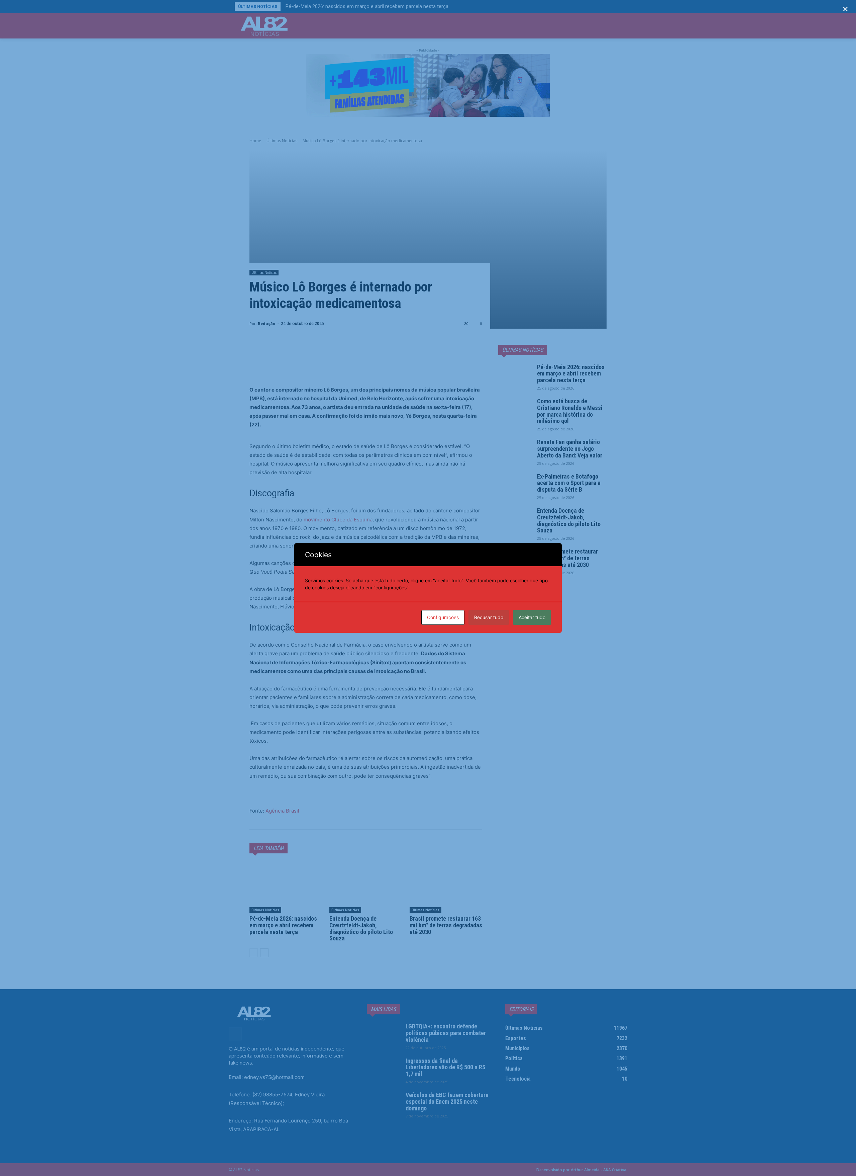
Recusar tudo (488, 617)
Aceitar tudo (532, 617)
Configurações (443, 617)
